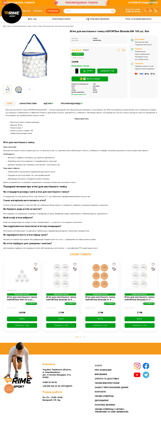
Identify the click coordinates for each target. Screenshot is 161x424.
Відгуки (48, 103)
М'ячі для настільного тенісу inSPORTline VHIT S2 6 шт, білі (22, 298)
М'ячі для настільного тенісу (64, 26)
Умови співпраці (104, 396)
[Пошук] (112, 11)
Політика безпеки (105, 405)
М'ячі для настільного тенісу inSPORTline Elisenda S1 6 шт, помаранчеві (100, 298)
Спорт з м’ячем (37, 26)
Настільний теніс (48, 26)
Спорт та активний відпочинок (138, 19)
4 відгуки (85, 50)
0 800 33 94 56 (133, 12)
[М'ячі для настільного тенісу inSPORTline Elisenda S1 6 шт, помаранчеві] (100, 275)
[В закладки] (118, 50)
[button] (4, 297)
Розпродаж (53, 11)
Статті (98, 366)
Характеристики (28, 104)
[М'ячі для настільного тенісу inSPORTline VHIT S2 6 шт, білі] (22, 275)
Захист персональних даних (111, 388)
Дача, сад (32, 19)
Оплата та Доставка (107, 379)
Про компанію (103, 370)
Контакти (38, 11)
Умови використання (107, 383)
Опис (9, 104)
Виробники (101, 374)
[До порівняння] (123, 50)
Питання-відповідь (71, 103)
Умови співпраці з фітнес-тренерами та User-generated (111, 410)
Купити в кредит (93, 79)
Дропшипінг (102, 401)
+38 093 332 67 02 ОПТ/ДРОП (57, 386)
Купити (22, 319)
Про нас (26, 11)
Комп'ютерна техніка (61, 19)
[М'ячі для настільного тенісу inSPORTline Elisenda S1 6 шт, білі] (140, 275)
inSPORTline (97, 40)
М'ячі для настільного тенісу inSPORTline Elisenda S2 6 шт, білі (61, 298)
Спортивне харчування (99, 19)
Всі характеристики (79, 94)
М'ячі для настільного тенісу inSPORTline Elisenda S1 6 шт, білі (139, 298)
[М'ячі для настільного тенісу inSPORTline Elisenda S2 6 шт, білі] (61, 275)
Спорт (29, 26)
